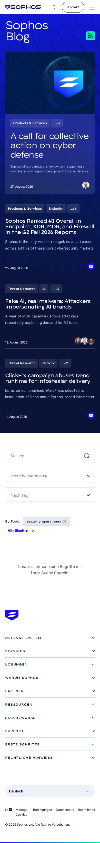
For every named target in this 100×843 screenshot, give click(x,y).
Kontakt (73, 7)
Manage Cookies (21, 812)
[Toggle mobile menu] (92, 7)
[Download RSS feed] (83, 35)
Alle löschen (18, 530)
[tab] (50, 638)
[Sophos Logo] (23, 7)
